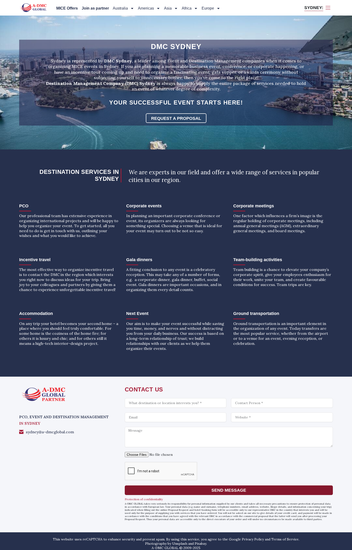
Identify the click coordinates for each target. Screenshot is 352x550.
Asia (168, 8)
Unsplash (179, 543)
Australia (120, 8)
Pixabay (200, 543)
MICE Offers (67, 8)
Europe (208, 8)
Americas (146, 8)
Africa (187, 8)
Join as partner (95, 8)
